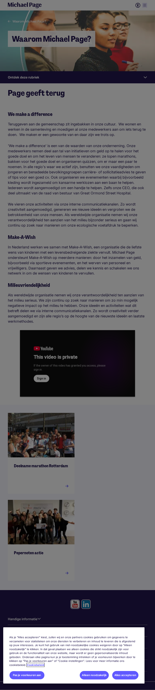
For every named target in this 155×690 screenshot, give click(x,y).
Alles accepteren (125, 675)
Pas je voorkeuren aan (27, 675)
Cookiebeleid (35, 665)
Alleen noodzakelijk (94, 675)
